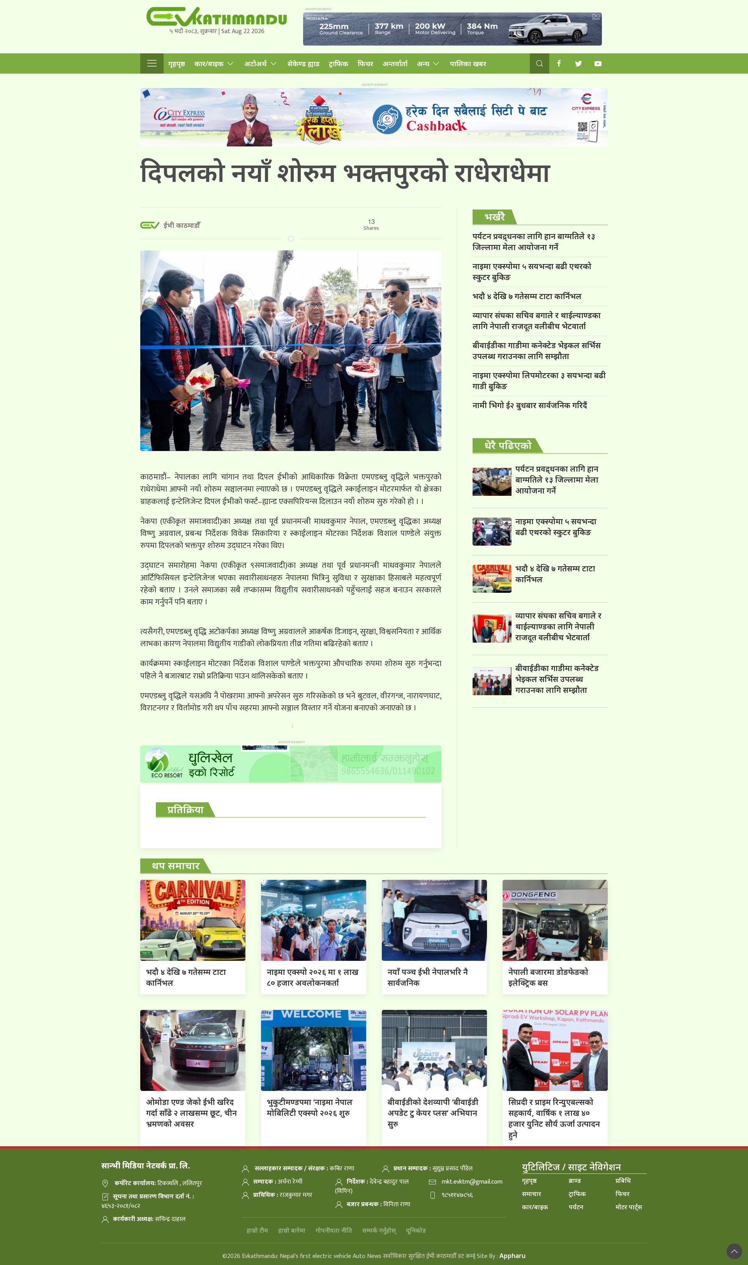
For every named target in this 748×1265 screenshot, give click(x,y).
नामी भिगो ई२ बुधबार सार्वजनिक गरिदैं (530, 405)
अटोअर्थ (255, 63)
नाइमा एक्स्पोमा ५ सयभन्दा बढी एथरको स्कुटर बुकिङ (532, 271)
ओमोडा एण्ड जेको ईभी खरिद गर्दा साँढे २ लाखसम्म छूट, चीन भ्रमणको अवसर (191, 1113)
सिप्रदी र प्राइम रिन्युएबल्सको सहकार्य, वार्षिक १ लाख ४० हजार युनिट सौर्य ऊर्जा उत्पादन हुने (554, 1118)
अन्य (423, 63)
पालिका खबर (468, 63)
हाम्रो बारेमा (291, 1230)
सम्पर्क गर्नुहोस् (379, 1230)
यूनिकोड (416, 1230)
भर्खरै (494, 217)
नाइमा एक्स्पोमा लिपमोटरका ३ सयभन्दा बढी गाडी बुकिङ (539, 380)
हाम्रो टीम (257, 1230)
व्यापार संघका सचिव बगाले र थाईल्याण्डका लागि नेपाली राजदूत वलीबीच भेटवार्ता (537, 320)
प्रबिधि (623, 1180)
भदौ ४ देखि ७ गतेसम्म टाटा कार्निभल (527, 296)
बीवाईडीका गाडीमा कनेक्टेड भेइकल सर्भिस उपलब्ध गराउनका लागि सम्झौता (537, 350)
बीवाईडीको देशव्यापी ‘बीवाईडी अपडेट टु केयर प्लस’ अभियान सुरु (433, 1113)
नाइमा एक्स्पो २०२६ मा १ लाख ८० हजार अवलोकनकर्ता (312, 977)
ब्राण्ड (575, 1180)
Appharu (512, 1255)
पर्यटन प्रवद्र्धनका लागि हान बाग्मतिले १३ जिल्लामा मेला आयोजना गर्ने (534, 241)
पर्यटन (576, 1207)
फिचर (365, 63)
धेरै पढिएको (508, 445)
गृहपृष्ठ (176, 63)
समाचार (531, 1193)
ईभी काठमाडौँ (182, 225)
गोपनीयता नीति (334, 1230)
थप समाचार (176, 865)
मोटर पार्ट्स (629, 1207)
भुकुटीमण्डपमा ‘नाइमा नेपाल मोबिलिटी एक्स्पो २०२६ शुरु (310, 1107)
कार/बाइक (209, 63)
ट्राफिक (338, 63)
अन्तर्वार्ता (395, 63)
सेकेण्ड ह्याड (303, 63)
